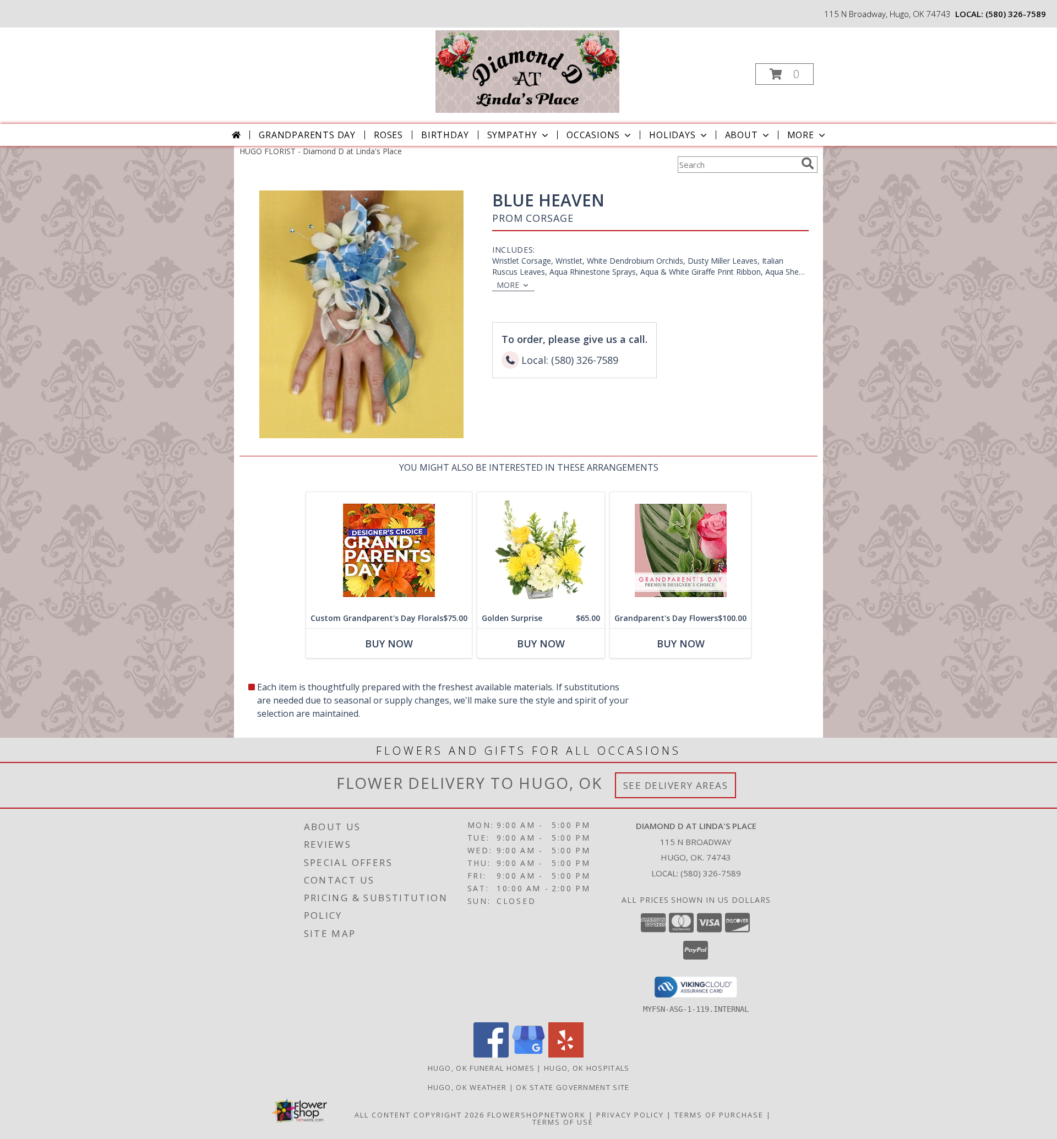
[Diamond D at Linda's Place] (527, 71)
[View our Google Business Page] (528, 1054)
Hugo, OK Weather (467, 1087)
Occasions (593, 135)
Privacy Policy (630, 1115)
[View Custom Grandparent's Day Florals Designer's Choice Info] (389, 550)
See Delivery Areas (675, 785)
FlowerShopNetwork (536, 1115)
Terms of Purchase (719, 1115)
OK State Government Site (572, 1087)
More (800, 135)
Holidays (672, 135)
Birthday (444, 135)
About (741, 135)
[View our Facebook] (491, 1054)
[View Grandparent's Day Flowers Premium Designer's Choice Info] (680, 550)
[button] (784, 74)
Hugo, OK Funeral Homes (481, 1068)
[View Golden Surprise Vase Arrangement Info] (540, 550)
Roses (388, 135)
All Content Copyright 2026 (419, 1115)
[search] (807, 163)
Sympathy (512, 135)
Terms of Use (562, 1122)
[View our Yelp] (566, 1054)
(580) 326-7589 (1015, 13)
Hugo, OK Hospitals (586, 1068)
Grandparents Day (307, 135)
